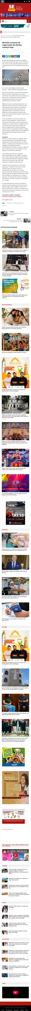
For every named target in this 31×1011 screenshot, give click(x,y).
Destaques (13, 49)
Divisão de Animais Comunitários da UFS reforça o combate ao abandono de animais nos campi (15, 250)
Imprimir (22, 52)
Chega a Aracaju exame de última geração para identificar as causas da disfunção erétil (18, 924)
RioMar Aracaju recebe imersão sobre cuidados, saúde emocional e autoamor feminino (14, 327)
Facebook (10, 196)
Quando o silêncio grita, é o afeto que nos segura (18, 906)
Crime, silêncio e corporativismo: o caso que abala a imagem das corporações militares (19, 967)
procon (22, 51)
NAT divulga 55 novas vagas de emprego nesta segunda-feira (14, 619)
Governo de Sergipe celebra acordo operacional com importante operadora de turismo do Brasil (19, 894)
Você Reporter (9, 1010)
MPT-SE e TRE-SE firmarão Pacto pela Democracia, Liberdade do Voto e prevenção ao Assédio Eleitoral (15, 296)
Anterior (12, 211)
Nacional (17, 49)
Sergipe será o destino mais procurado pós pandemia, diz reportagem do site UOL (19, 887)
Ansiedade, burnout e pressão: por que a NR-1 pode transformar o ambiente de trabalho (19, 944)
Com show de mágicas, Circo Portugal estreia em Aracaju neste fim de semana (14, 494)
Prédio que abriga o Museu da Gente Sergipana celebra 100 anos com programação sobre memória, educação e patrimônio (15, 416)
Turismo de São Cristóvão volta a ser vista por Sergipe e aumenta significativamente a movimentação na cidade (19, 871)
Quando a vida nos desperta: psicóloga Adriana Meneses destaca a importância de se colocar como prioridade (19, 917)
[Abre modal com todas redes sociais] (18, 56)
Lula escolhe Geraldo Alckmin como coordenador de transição (13, 221)
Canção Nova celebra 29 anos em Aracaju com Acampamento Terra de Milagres (13, 390)
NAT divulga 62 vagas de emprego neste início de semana (14, 572)
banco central (7, 51)
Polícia (26, 1010)
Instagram (18, 196)
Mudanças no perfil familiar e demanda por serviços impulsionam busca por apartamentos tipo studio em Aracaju (19, 952)
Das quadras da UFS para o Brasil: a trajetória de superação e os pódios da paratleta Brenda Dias (19, 975)
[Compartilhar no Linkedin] (15, 56)
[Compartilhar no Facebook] (3, 56)
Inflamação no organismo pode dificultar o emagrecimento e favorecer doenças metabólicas (19, 960)
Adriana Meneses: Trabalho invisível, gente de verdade (18, 931)
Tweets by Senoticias (7, 829)
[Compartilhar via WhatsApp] (9, 56)
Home (2, 1010)
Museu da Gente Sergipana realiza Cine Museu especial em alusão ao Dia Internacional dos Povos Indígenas (15, 443)
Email (27, 52)
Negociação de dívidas (15, 51)
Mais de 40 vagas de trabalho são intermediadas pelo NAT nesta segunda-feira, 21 (14, 597)
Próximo (19, 219)
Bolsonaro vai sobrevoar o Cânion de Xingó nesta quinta (18, 879)
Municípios (16, 1010)
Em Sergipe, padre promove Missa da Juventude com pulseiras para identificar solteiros (15, 713)
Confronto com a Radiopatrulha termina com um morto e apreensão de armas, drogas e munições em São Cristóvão (14, 274)
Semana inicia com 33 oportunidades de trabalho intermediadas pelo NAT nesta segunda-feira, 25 (14, 549)
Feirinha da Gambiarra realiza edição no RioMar (14, 352)
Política (22, 1010)
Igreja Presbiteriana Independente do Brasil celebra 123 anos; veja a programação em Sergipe (15, 688)
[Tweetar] (6, 56)
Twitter (6, 196)
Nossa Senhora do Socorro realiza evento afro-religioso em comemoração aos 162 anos (14, 469)
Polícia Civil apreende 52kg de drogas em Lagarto (18, 213)
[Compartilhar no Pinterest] (12, 56)
